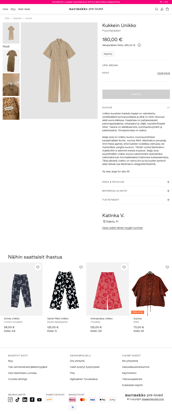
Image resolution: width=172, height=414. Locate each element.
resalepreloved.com (153, 399)
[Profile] (162, 9)
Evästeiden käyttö (132, 385)
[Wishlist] (38, 267)
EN (166, 2)
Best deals (24, 9)
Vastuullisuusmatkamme (135, 367)
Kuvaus (107, 107)
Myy (13, 9)
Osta (5, 9)
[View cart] (167, 9)
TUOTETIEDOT (110, 200)
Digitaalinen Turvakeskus (84, 379)
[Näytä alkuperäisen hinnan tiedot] (139, 45)
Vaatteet (17, 18)
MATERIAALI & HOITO (114, 191)
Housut (28, 18)
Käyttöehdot (129, 373)
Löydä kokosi (163, 73)
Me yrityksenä (130, 361)
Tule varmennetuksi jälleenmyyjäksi (27, 367)
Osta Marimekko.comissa (22, 373)
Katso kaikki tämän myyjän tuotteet (122, 227)
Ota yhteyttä (77, 361)
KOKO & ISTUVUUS (113, 182)
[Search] (157, 9)
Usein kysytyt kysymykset (85, 367)
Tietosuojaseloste (132, 379)
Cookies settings (17, 379)
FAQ (72, 373)
